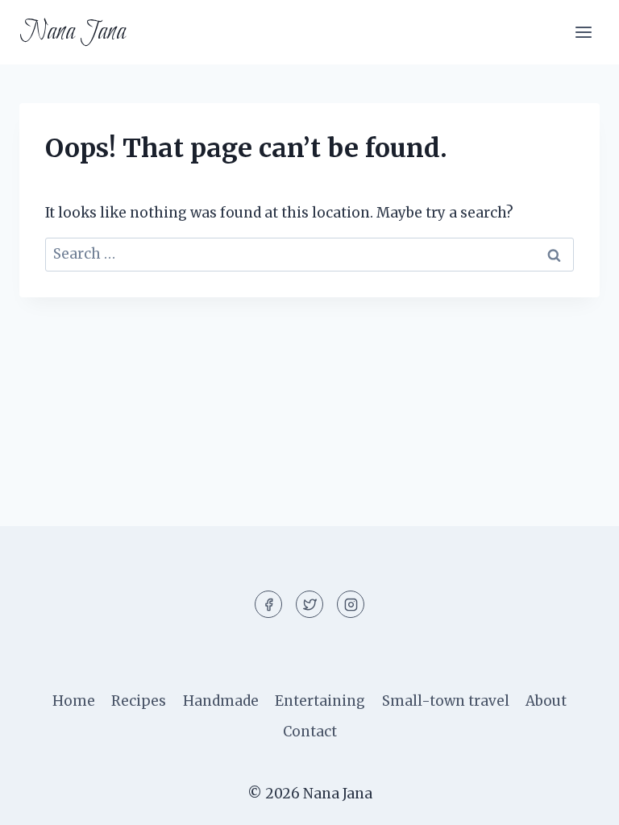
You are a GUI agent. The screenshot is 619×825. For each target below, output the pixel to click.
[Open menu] (583, 32)
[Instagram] (350, 604)
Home (73, 701)
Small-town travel (445, 701)
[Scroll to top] (578, 800)
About (546, 701)
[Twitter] (309, 604)
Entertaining (320, 701)
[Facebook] (268, 604)
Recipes (138, 701)
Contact (310, 731)
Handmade (221, 701)
